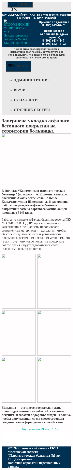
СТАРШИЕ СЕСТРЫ (32, 110)
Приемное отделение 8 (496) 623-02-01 (54, 23)
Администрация (31, 80)
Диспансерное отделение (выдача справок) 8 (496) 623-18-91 (54, 35)
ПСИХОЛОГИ (26, 100)
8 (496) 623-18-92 (54, 43)
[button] (13, 10)
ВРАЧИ (20, 90)
